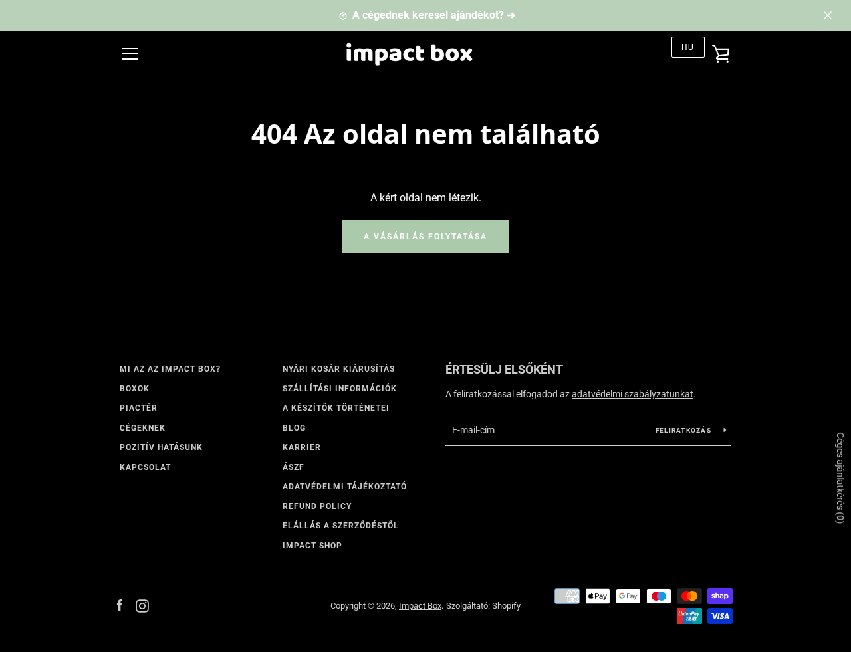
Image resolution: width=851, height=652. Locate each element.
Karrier (302, 447)
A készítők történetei (336, 408)
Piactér (139, 408)
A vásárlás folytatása (425, 236)
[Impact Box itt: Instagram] (142, 605)
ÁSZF (293, 467)
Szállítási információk (340, 388)
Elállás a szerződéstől (341, 525)
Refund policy (317, 506)
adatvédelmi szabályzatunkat (632, 394)
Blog (294, 428)
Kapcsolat (145, 467)
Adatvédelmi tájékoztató (345, 486)
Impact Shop (312, 545)
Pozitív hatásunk (161, 447)
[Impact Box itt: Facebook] (119, 605)
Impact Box (420, 606)
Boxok (135, 388)
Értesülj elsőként (504, 369)
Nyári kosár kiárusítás (339, 369)
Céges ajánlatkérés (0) (840, 478)
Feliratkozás (684, 430)
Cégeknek (143, 428)
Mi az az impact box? (170, 369)
